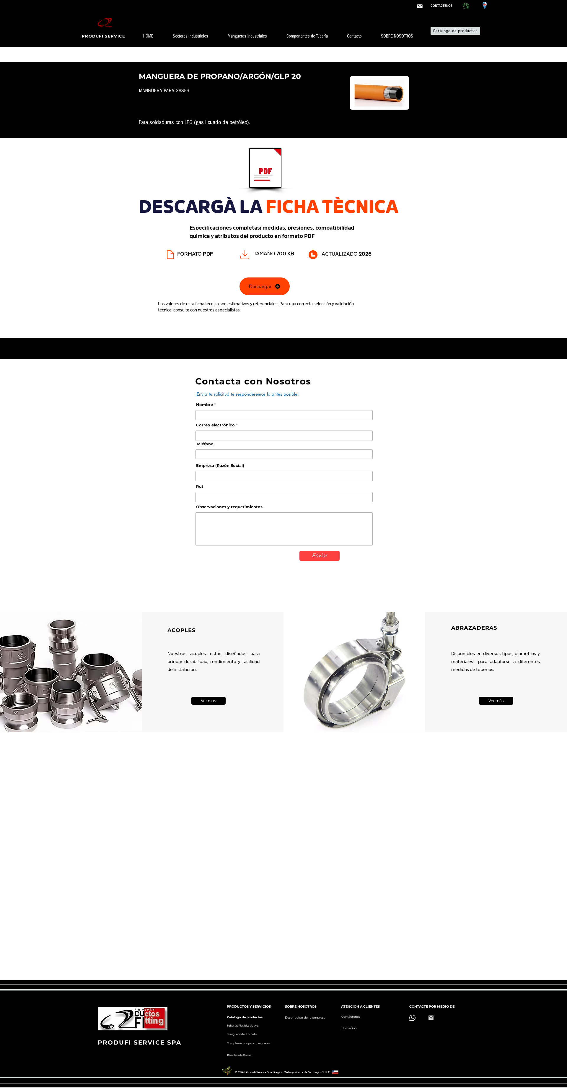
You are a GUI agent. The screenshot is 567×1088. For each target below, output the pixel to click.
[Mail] (419, 6)
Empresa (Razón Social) (220, 465)
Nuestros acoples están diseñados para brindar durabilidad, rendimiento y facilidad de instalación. (213, 661)
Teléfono (205, 444)
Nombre (204, 405)
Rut (199, 486)
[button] (195, 37)
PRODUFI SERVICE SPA (139, 1042)
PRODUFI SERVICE (104, 36)
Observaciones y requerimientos (229, 507)
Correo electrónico (215, 425)
